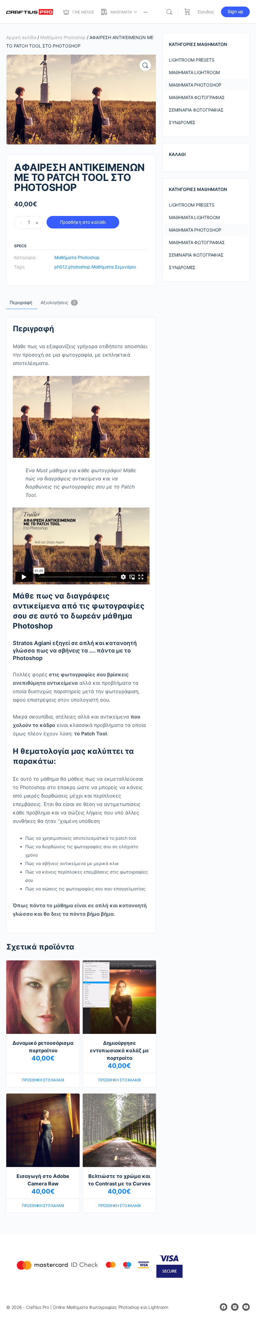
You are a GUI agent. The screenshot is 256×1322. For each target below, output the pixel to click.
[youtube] (246, 1307)
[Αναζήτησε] (169, 12)
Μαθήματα (102, 266)
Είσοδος (206, 11)
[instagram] (235, 1307)
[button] (145, 65)
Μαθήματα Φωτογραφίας (197, 97)
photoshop (79, 266)
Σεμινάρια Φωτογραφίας (196, 110)
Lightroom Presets (191, 60)
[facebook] (223, 1307)
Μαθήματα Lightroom (194, 72)
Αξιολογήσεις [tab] (58, 302)
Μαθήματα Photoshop (63, 37)
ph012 (60, 266)
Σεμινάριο (125, 266)
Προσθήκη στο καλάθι (83, 222)
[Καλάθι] (187, 12)
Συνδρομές (182, 122)
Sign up (235, 11)
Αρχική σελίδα (21, 37)
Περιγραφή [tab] (21, 302)
